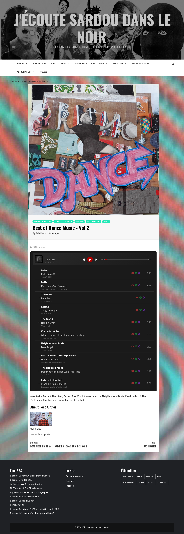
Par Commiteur (24, 71)
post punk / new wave (63, 221)
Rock (101, 63)
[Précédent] (83, 259)
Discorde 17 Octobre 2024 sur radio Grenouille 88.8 (34, 509)
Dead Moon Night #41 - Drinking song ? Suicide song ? (58, 444)
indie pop (79, 221)
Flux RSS (16, 470)
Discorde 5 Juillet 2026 (21, 479)
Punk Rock (38, 63)
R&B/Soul (162, 482)
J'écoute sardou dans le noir (92, 28)
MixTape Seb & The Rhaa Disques (26, 488)
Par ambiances (139, 63)
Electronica (81, 63)
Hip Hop (20, 63)
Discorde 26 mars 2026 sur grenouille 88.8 (30, 475)
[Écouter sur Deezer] (139, 273)
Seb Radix (41, 233)
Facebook (70, 485)
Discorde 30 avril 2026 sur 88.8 (24, 496)
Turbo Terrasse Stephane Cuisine (26, 484)
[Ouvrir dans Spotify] (136, 273)
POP (93, 63)
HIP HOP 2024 (17, 504)
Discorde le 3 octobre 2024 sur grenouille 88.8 (32, 513)
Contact (70, 481)
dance (106, 221)
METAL (63, 63)
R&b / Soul (118, 63)
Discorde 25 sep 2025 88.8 (22, 500)
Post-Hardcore (93, 221)
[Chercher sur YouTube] (132, 273)
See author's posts (40, 434)
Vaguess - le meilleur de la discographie (29, 492)
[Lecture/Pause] (90, 259)
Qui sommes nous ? (75, 476)
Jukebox (43, 71)
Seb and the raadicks (42, 221)
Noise (53, 63)
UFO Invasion (150, 444)
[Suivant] (96, 259)
